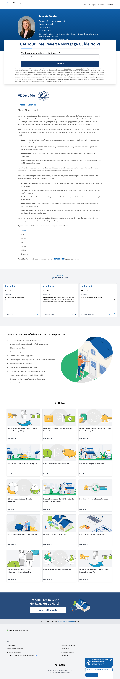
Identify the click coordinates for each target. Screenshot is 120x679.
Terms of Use (67, 69)
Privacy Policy (79, 69)
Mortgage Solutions (96, 4)
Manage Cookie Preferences (15, 648)
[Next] (114, 300)
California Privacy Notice (14, 652)
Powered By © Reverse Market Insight (99, 677)
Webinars (110, 4)
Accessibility (65, 656)
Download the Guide (48, 610)
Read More (11, 439)
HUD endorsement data (66, 621)
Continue (60, 63)
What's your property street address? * (40, 53)
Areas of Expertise (28, 104)
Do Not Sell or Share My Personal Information (20, 656)
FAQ (84, 4)
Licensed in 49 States (67, 652)
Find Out (92, 675)
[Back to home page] (21, 4)
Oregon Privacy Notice (68, 645)
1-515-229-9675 (45, 30)
